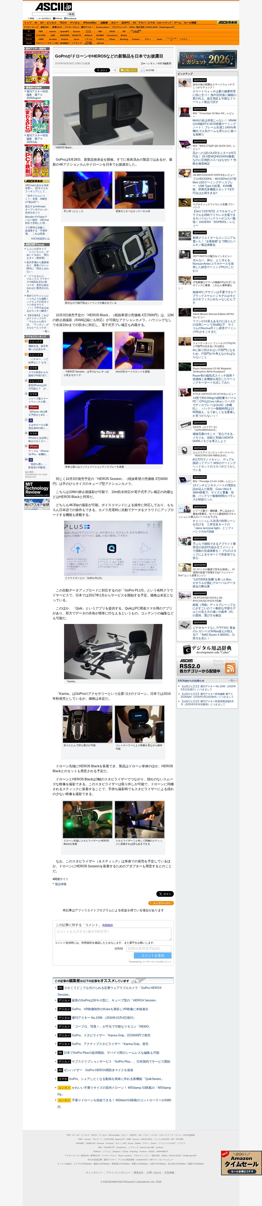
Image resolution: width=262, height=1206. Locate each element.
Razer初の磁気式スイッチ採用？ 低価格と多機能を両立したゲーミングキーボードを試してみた (215, 379)
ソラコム (88, 39)
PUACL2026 (152, 27)
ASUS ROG (64, 35)
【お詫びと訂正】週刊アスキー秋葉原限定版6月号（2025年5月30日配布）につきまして (207, 703)
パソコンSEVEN (88, 31)
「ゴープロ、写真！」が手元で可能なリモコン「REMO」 (112, 1026)
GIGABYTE (76, 35)
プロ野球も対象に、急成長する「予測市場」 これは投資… (36, 230)
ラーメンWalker (64, 1164)
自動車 (104, 22)
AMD (53, 35)
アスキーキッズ (31, 27)
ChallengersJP (166, 27)
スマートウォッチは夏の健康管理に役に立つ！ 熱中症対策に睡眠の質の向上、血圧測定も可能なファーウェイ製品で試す (214, 97)
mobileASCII (142, 1160)
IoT (42, 22)
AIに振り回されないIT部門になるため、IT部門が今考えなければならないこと (214, 353)
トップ (28, 22)
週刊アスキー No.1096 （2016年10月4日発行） (104, 1017)
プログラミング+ (119, 27)
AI (36, 22)
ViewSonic (112, 35)
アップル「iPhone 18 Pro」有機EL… (38, 453)
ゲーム (177, 22)
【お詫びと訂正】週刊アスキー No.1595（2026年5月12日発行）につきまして (208, 688)
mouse (52, 31)
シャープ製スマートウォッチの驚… (38, 400)
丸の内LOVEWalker (177, 1164)
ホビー (115, 22)
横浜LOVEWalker (102, 1164)
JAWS (41, 39)
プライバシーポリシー (118, 1172)
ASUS (112, 31)
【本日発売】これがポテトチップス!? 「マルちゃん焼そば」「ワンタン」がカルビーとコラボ (38, 321)
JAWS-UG (90, 1143)
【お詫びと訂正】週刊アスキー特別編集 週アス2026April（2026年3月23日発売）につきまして (207, 695)
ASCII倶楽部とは (40, 238)
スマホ (151, 22)
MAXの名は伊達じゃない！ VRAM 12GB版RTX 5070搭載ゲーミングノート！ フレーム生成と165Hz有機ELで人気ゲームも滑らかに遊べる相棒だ (214, 127)
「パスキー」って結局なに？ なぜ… (38, 361)
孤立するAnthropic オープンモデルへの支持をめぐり (36, 209)
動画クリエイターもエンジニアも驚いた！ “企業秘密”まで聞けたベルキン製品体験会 (214, 241)
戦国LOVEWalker (196, 1164)
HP (124, 31)
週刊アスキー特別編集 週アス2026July (37, 138)
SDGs (132, 27)
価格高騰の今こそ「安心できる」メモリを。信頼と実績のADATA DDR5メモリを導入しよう (214, 437)
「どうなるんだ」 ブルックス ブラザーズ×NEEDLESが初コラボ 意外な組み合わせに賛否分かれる (38, 284)
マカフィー (41, 43)
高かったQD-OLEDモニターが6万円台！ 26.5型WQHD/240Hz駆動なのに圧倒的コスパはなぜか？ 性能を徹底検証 (214, 158)
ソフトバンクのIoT (171, 39)
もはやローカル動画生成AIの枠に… (38, 426)
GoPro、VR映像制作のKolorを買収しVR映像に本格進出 (110, 1009)
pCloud (100, 43)
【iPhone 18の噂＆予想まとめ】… (38, 413)
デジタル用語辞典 (126, 1160)
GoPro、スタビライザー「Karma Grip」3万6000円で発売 (111, 1035)
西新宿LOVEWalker (121, 1164)
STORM (179, 1139)
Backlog (124, 39)
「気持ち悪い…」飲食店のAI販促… (38, 466)
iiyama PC (120, 1139)
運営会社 (138, 1172)
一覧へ (46, 331)
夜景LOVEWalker (140, 1164)
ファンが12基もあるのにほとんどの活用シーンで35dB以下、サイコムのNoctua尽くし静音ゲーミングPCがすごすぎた (214, 326)
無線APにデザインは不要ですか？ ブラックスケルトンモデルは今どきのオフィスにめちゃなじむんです (216, 297)
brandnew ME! (88, 43)
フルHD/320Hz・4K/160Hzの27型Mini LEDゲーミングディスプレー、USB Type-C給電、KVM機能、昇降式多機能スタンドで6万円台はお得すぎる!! (214, 185)
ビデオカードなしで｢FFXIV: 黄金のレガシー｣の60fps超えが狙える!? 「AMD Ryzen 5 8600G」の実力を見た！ (214, 633)
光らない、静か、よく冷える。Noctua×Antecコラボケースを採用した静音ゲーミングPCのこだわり (213, 265)
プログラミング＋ (141, 1155)
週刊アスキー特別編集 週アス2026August (37, 94)
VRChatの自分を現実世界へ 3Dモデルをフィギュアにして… (37, 188)
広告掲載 (169, 1172)
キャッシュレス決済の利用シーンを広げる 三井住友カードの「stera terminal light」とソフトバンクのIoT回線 (214, 526)
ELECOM (40, 35)
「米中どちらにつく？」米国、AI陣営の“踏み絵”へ (36, 198)
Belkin (124, 35)
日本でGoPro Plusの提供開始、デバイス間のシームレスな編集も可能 (111, 1052)
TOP (68, 1135)
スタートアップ (164, 22)
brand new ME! (147, 1147)
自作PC (126, 22)
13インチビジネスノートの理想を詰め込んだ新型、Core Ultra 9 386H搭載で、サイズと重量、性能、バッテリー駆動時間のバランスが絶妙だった (214, 492)
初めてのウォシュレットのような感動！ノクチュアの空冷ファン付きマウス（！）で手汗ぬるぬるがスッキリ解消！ (38, 303)
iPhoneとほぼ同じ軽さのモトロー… (38, 440)
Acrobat (53, 39)
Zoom (159, 39)
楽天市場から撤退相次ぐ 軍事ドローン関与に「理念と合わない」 (38, 267)
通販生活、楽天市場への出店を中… (38, 348)
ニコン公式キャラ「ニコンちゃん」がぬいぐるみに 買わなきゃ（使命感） (38, 253)
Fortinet (136, 39)
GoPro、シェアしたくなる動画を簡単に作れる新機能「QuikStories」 (116, 1079)
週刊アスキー (87, 27)
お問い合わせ (154, 1172)
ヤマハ (148, 39)
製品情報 (61, 884)
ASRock (88, 35)
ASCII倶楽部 (228, 23)
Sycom (76, 31)
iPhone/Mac (90, 22)
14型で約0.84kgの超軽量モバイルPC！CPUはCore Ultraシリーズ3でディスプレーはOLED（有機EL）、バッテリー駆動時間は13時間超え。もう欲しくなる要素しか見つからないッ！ (214, 406)
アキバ (142, 22)
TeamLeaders (102, 27)
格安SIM (45, 27)
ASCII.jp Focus (37, 244)
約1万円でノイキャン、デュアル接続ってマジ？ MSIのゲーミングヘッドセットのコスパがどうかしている (214, 465)
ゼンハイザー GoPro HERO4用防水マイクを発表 (98, 1070)
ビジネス (51, 22)
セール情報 (190, 22)
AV (134, 22)
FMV (41, 31)
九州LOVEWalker (158, 1164)
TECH (63, 22)
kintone (64, 39)
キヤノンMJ (52, 43)
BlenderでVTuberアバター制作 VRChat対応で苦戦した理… (37, 220)
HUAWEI (100, 35)
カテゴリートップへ (161, 903)
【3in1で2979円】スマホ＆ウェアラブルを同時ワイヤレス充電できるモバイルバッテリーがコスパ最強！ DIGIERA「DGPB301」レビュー (214, 218)
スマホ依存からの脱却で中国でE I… (38, 374)
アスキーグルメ (72, 27)
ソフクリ (183, 39)
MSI (100, 31)
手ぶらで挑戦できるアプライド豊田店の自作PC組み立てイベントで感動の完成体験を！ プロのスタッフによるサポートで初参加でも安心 (214, 551)
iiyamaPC (64, 31)
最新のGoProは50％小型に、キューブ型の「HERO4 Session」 (115, 1000)
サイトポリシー (94, 1172)
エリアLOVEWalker (83, 1164)
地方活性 (140, 27)
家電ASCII (57, 27)
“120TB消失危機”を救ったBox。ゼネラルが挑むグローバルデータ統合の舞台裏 (214, 583)
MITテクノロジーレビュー (162, 1160)
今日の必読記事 (95, 1160)
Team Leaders (125, 1155)
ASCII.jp (53, 7)
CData (112, 39)
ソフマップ (76, 43)
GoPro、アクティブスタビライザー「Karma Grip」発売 (110, 1044)
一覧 (114, 70)
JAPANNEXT (64, 43)
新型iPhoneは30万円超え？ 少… (38, 387)
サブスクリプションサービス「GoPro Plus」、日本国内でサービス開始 (121, 1061)
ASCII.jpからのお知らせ (191, 680)
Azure (76, 39)
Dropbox (100, 39)
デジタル (75, 22)
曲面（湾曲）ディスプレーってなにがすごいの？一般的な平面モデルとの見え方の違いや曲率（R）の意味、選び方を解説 (214, 610)
